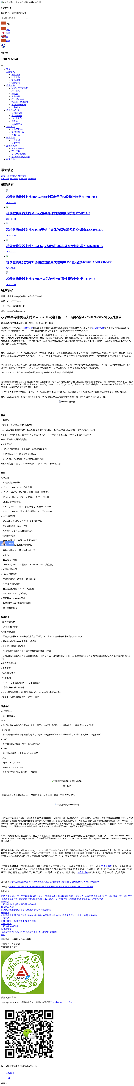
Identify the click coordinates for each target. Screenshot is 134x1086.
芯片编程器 (61, 899)
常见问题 (16, 80)
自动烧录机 (17, 113)
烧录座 (15, 121)
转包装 (15, 94)
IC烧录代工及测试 (20, 88)
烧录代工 (26, 872)
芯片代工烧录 (23, 896)
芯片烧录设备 (77, 896)
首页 (8, 69)
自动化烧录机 (83, 899)
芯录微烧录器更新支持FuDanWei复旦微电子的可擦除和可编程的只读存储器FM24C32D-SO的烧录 (54, 882)
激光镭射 (70, 872)
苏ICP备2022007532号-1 (61, 1002)
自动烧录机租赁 (19, 105)
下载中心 (10, 126)
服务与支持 (11, 146)
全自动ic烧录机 (35, 899)
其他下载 (16, 135)
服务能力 (16, 107)
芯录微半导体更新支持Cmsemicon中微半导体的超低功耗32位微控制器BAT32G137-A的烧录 (51, 886)
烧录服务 (10, 85)
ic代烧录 (75, 869)
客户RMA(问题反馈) (21, 157)
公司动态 (16, 74)
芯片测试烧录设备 (9, 899)
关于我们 (10, 137)
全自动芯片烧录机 (93, 896)
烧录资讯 (16, 83)
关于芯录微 (6, 923)
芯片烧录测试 (97, 899)
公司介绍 (16, 140)
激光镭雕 (16, 96)
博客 (3, 934)
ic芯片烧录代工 (125, 896)
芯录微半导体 (27, 328)
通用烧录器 (17, 115)
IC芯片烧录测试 (8, 896)
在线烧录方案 (18, 99)
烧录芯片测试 (36, 896)
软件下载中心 (18, 129)
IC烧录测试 (106, 866)
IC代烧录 (72, 899)
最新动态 (10, 72)
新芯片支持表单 (19, 154)
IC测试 (48, 872)
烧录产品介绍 (12, 110)
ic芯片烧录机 (49, 896)
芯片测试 (60, 869)
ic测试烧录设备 (63, 896)
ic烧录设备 (83, 872)
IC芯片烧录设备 (109, 896)
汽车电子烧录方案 (20, 102)
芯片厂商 (16, 151)
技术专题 (16, 77)
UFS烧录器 (17, 118)
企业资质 (16, 143)
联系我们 (10, 159)
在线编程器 (17, 124)
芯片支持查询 (18, 148)
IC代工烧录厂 (49, 899)
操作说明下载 (18, 132)
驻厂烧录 (16, 91)
